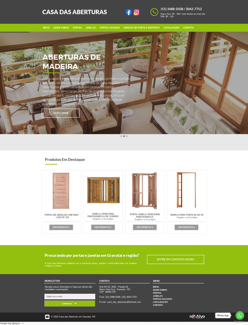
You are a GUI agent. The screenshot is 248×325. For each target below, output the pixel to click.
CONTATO (188, 27)
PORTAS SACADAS (110, 27)
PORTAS (77, 27)
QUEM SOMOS (61, 27)
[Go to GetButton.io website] (240, 322)
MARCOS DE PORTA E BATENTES (142, 27)
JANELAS (91, 27)
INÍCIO (46, 27)
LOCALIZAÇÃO (171, 27)
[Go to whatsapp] (240, 315)
